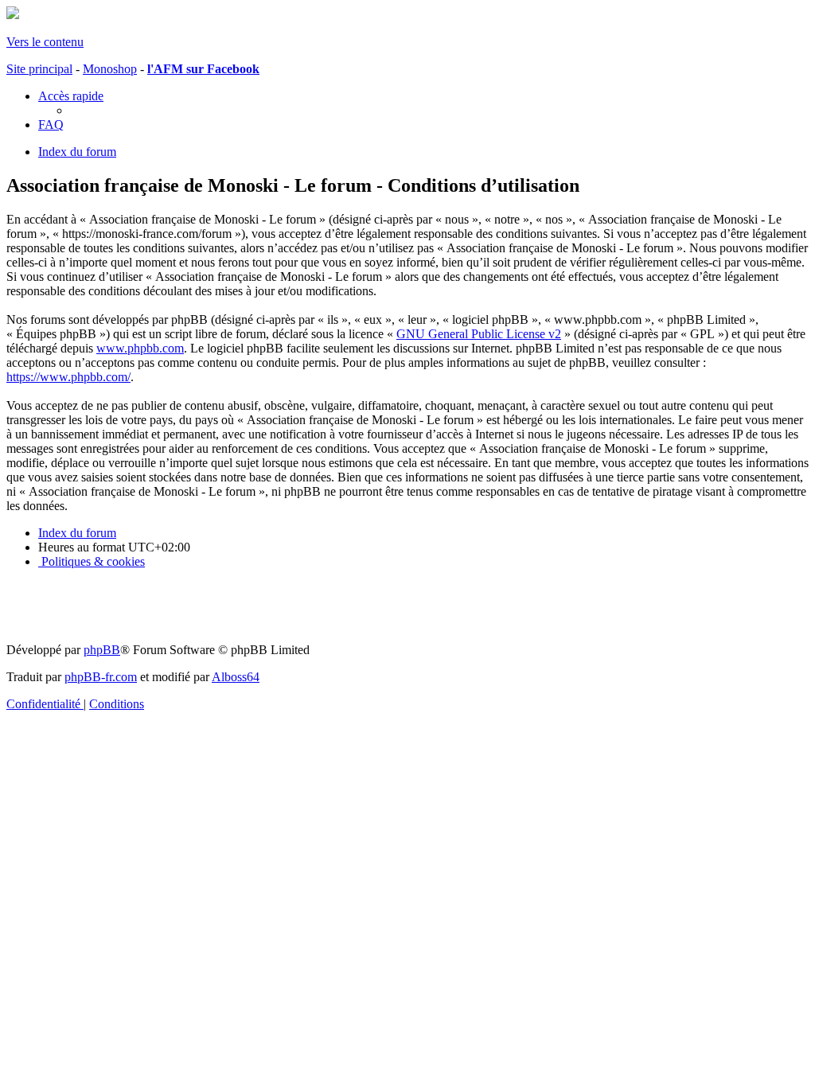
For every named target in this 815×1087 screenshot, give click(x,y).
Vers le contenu (45, 42)
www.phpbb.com (140, 348)
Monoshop (110, 69)
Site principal (39, 69)
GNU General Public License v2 (478, 334)
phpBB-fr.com (100, 677)
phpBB (102, 649)
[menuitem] (51, 124)
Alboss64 (235, 677)
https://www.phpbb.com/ (68, 377)
